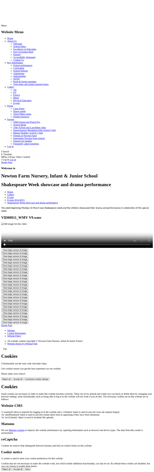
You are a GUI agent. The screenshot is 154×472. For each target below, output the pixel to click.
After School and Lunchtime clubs (29, 127)
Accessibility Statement (24, 57)
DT (15, 92)
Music (16, 98)
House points (19, 111)
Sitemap (11, 330)
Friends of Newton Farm (25, 135)
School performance (22, 65)
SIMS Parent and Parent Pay (26, 122)
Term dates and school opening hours (31, 84)
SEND (16, 79)
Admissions (18, 73)
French (16, 95)
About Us (12, 41)
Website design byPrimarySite (22, 343)
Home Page (6, 162)
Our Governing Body (23, 52)
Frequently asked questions (26, 143)
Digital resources (21, 116)
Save (27, 469)
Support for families (22, 141)
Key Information (15, 62)
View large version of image (15, 250)
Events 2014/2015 (16, 200)
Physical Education (22, 100)
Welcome (17, 43)
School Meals (19, 125)
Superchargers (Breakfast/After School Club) (34, 130)
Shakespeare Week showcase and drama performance (32, 202)
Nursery (17, 54)
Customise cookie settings (36, 379)
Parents (10, 119)
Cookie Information (16, 333)
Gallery (10, 87)
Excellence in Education (24, 49)
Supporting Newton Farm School (29, 138)
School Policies (20, 71)
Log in (10, 146)
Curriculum (18, 68)
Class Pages (19, 108)
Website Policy (14, 336)
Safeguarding (19, 76)
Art (14, 89)
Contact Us (18, 60)
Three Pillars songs (22, 114)
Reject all (6, 379)
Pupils (10, 106)
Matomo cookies (17, 430)
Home (10, 38)
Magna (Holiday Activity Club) (28, 133)
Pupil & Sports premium (24, 81)
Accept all (18, 379)
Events (16, 103)
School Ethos (19, 46)
